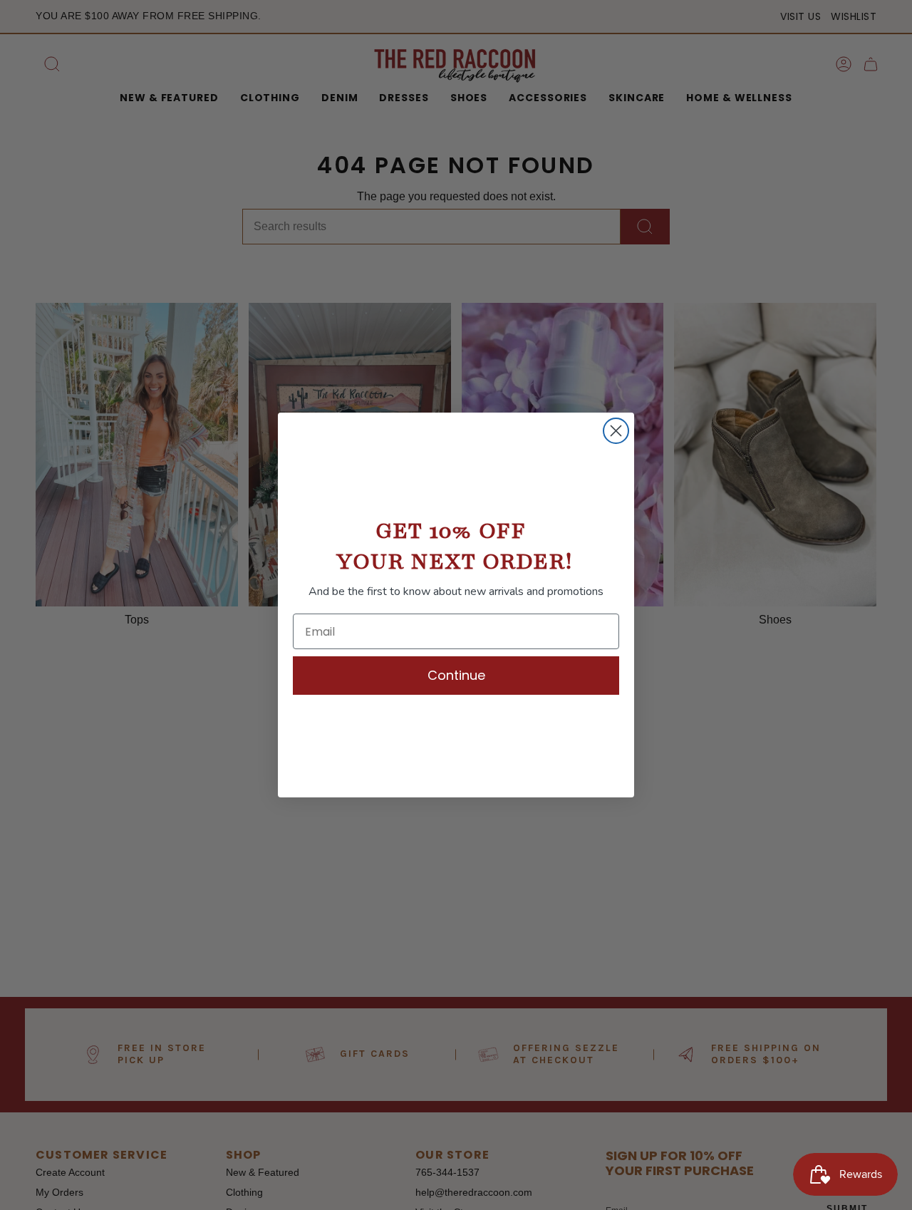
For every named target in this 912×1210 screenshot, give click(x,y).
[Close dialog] (615, 430)
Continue (456, 675)
